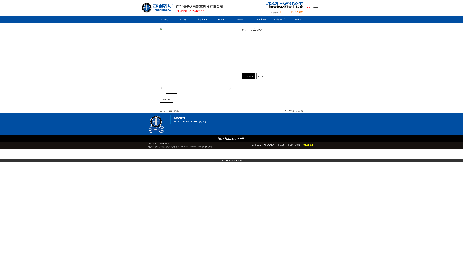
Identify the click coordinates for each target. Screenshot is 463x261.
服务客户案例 (260, 19)
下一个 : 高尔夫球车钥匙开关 (292, 111)
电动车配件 (222, 19)
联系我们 (299, 19)
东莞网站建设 (164, 143)
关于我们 (183, 19)
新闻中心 (241, 19)
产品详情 (166, 100)
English (315, 7)
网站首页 (164, 19)
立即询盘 (250, 76)
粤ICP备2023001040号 (232, 160)
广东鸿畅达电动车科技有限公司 (200, 7)
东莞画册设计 (153, 143)
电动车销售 (202, 19)
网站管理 (208, 146)
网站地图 (201, 146)
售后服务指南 (280, 19)
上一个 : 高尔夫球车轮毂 (169, 111)
